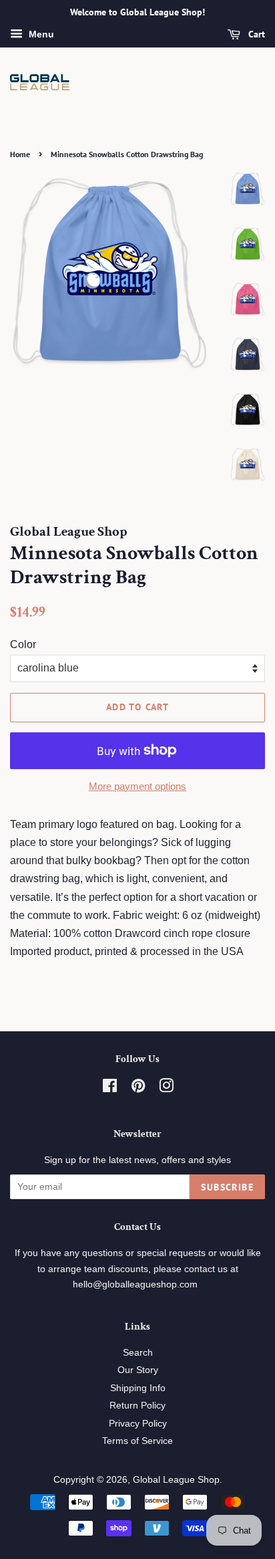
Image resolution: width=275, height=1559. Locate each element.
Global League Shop (176, 1480)
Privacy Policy (138, 1424)
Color (23, 644)
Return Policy (137, 1405)
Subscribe (227, 1187)
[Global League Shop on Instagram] (166, 1088)
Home (20, 154)
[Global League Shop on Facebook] (109, 1088)
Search (138, 1353)
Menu (40, 34)
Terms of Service (137, 1441)
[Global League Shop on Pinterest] (138, 1088)
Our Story (137, 1370)
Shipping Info (138, 1388)
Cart (255, 34)
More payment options (137, 786)
